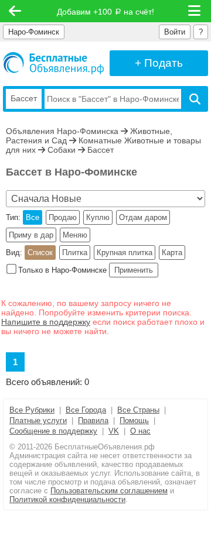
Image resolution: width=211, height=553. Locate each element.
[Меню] (195, 11)
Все (32, 217)
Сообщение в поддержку (53, 431)
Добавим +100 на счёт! (105, 11)
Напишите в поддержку (45, 322)
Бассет (100, 149)
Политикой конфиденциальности (67, 499)
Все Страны (138, 410)
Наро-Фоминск (33, 32)
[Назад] (15, 11)
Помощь (134, 420)
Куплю (98, 217)
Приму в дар (31, 235)
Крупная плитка (124, 252)
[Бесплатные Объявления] (53, 63)
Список (40, 252)
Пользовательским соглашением (109, 490)
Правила (93, 420)
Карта (172, 252)
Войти (174, 32)
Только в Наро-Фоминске (62, 270)
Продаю (63, 217)
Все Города (86, 410)
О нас (140, 431)
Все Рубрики (32, 410)
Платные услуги (38, 420)
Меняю (75, 235)
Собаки (61, 149)
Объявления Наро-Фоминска (62, 131)
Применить (133, 270)
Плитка (74, 252)
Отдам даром (143, 217)
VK (113, 431)
